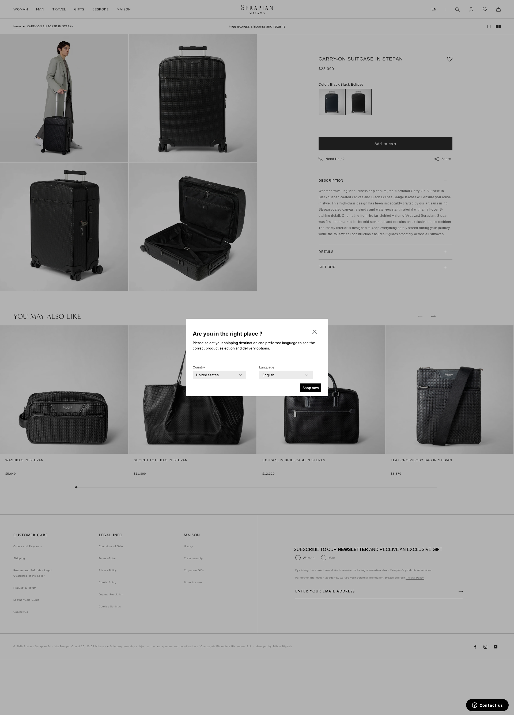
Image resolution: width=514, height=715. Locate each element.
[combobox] (207, 375)
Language (266, 367)
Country (199, 367)
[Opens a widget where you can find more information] (487, 705)
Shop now (311, 388)
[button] (314, 332)
